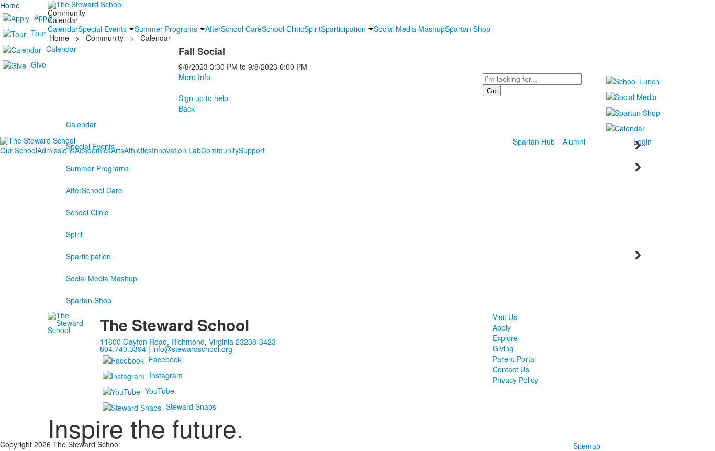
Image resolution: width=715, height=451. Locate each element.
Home (10, 5)
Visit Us (505, 317)
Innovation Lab (176, 150)
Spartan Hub (534, 141)
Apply (43, 17)
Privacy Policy (515, 380)
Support (252, 150)
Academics (93, 150)
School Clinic (87, 212)
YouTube (159, 391)
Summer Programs (97, 168)
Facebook (165, 359)
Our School (18, 150)
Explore (505, 338)
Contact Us (511, 369)
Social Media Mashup (101, 278)
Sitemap (586, 446)
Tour (38, 33)
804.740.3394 (123, 349)
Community (220, 150)
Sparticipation (88, 256)
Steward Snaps (191, 406)
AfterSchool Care (94, 190)
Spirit (74, 234)
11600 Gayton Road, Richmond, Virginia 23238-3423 (188, 341)
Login (642, 141)
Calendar (61, 48)
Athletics (138, 150)
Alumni (574, 141)
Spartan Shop (88, 300)
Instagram (166, 375)
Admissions (56, 150)
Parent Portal (514, 359)
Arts (117, 150)
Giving (503, 348)
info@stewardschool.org (192, 349)
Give (38, 64)
